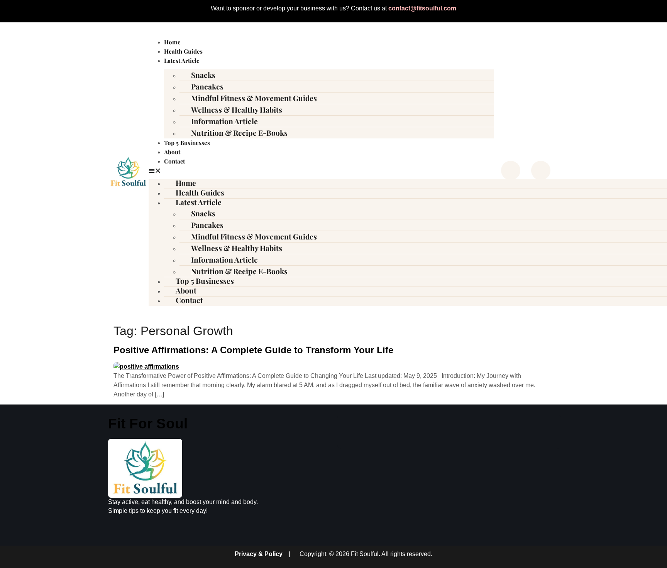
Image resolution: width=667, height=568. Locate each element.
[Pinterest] (540, 170)
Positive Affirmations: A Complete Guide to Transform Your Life (253, 350)
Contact (174, 161)
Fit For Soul (148, 423)
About (172, 152)
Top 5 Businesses (187, 143)
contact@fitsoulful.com (422, 8)
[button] (321, 170)
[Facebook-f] (510, 170)
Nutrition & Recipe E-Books (239, 133)
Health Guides (183, 51)
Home (172, 42)
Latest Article (182, 60)
